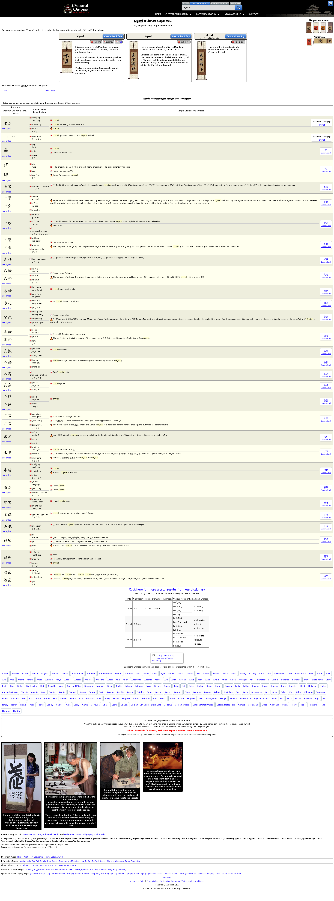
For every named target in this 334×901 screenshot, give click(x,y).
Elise (38, 698)
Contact (253, 14)
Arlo (166, 679)
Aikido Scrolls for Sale (231, 873)
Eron (155, 698)
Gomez (241, 704)
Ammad (49, 679)
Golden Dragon (182, 704)
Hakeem (313, 704)
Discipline (228, 692)
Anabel (67, 679)
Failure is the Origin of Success (254, 698)
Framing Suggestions (35, 869)
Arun (173, 679)
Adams (118, 673)
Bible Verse (317, 679)
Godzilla (168, 704)
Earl (291, 692)
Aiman (216, 673)
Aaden (5, 673)
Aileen (206, 673)
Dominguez (256, 692)
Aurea (233, 679)
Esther (181, 698)
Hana (322, 704)
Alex (290, 673)
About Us (27, 865)
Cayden (228, 686)
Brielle (119, 686)
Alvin (328, 673)
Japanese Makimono (56, 873)
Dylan (283, 692)
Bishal (20, 686)
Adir (138, 673)
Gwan (285, 704)
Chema (274, 686)
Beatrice (285, 679)
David (101, 692)
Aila (198, 673)
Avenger (243, 679)
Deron (168, 692)
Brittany (139, 686)
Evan (200, 698)
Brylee (157, 686)
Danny (82, 692)
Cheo (283, 686)
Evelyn (223, 698)
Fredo (31, 704)
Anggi (110, 679)
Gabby (50, 704)
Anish (125, 679)
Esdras (163, 698)
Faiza (289, 698)
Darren (92, 692)
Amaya (30, 679)
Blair (42, 686)
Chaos (265, 686)
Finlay (5, 704)
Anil (118, 679)
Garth (85, 704)
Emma (116, 698)
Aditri (146, 673)
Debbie (120, 692)
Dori (267, 692)
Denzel (158, 692)
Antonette (136, 679)
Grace (264, 704)
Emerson (90, 698)
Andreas (89, 679)
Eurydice (191, 698)
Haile (303, 704)
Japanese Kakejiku (38, 873)
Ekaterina (320, 692)
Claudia (24, 692)
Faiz (282, 698)
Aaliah (35, 673)
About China (38, 865)
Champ (255, 686)
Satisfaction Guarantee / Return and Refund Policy (182, 881)
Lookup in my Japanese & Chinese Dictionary (163, 658)
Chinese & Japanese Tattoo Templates (123, 861)
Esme (172, 698)
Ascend (182, 679)
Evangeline (211, 698)
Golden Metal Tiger (226, 704)
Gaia (68, 704)
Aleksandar (279, 673)
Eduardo (308, 692)
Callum (200, 686)
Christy (323, 686)
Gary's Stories (51, 865)
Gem (5, 90)
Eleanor (15, 698)
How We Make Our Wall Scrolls (32, 861)
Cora (43, 692)
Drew (275, 692)
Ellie (55, 698)
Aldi (269, 673)
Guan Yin (274, 704)
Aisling (243, 673)
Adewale (129, 673)
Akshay (252, 673)
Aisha (234, 673)
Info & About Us (232, 14)
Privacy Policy (152, 881)
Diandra (197, 692)
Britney (128, 686)
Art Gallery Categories (33, 857)
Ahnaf (181, 673)
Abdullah (91, 673)
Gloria (114, 704)
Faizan (298, 698)
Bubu (176, 686)
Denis (149, 692)
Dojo (238, 692)
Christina (312, 686)
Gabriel (59, 704)
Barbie (275, 679)
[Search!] (238, 7)
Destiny (177, 692)
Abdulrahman (105, 673)
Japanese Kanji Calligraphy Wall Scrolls (40, 834)
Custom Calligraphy (176, 14)
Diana (187, 692)
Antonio (148, 679)
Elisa (31, 698)
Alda (261, 673)
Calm (209, 686)
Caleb (191, 686)
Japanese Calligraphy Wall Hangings (131, 873)
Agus (163, 673)
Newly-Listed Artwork (54, 857)
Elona (73, 698)
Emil (99, 698)
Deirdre (140, 692)
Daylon (110, 692)
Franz (23, 704)
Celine (246, 686)
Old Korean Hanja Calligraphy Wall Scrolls (84, 834)
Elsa (81, 698)
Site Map (167, 877)
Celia (237, 686)
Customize (113, 36)
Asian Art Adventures (68, 865)
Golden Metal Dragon (203, 704)
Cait (183, 686)
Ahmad (171, 673)
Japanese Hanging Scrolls (209, 873)
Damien (52, 692)
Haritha (16, 711)
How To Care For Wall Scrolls (93, 861)
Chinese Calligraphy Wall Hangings (97, 873)
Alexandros (300, 673)
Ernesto (146, 698)
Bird (12, 686)
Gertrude (95, 704)
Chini (302, 686)
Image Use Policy (137, 881)
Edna (298, 692)
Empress (126, 698)
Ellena (47, 698)
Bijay (328, 679)
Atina (224, 679)
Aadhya (15, 673)
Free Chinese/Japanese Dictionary (83, 869)
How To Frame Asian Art (56, 869)
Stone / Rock (49, 90)
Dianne (207, 692)
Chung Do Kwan (10, 692)
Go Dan (124, 704)
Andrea (77, 679)
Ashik (191, 679)
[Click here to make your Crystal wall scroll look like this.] (66, 71)
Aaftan (25, 673)
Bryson (167, 686)
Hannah (6, 711)
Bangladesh (263, 679)
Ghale (106, 704)
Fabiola (233, 698)
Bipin (4, 686)
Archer (158, 679)
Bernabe (296, 679)
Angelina (100, 679)
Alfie (311, 673)
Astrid (216, 679)
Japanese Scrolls (155, 873)
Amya (58, 679)
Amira (39, 679)
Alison (320, 673)
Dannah (72, 692)
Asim (200, 679)
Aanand (55, 673)
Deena (130, 692)
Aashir (65, 673)
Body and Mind (74, 686)
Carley (218, 686)
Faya (317, 698)
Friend (40, 704)
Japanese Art (190, 873)
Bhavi (306, 679)
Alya (4, 679)
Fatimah (308, 698)
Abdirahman (77, 673)
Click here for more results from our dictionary (167, 589)
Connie (34, 692)
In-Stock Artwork (206, 14)
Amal (12, 679)
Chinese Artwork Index (174, 873)
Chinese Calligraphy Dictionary (112, 869)
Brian (109, 686)
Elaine (5, 698)
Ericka (136, 698)
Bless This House (56, 686)
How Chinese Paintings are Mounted (63, 861)
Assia (207, 679)
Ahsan (190, 673)
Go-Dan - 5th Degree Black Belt (146, 704)
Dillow (217, 692)
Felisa (325, 698)
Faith (274, 698)
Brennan (100, 686)
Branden (88, 686)
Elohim (63, 698)
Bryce (148, 686)
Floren (14, 704)
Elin (24, 698)
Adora (154, 673)
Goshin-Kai (253, 704)
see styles (6, 128)
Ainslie (225, 673)
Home (158, 14)
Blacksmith (31, 686)
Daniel (62, 692)
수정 (120, 42)
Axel (252, 679)
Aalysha (45, 673)
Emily (107, 698)
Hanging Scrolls (74, 873)
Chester (293, 686)
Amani (21, 679)
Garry (76, 704)
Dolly (245, 692)
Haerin (294, 704)
